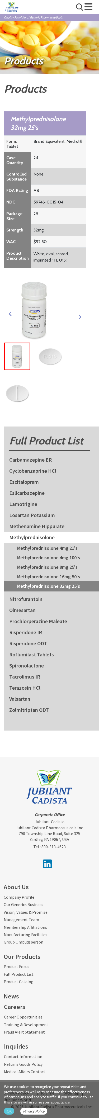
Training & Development (26, 1024)
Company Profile (19, 897)
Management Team (21, 919)
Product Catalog (19, 981)
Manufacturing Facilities (25, 934)
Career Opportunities (23, 1017)
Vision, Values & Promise (26, 912)
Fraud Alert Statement (24, 1032)
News (11, 996)
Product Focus (16, 966)
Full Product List (19, 974)
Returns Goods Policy (23, 1064)
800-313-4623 (53, 846)
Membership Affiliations (25, 927)
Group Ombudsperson (23, 942)
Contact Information (23, 1056)
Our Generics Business (23, 904)
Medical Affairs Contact (24, 1071)
